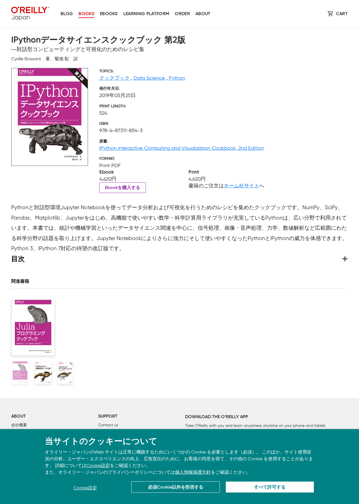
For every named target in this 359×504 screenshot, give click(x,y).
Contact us (108, 425)
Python (177, 78)
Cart (342, 14)
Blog (67, 14)
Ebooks (109, 14)
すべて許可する (270, 487)
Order (182, 14)
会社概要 (19, 425)
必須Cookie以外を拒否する (175, 487)
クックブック (115, 78)
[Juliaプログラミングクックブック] (20, 373)
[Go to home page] (30, 14)
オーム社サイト (241, 186)
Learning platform (146, 14)
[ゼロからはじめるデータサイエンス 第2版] (65, 373)
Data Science (150, 78)
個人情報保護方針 (193, 472)
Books (86, 14)
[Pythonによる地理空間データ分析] (43, 373)
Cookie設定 (98, 465)
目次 (18, 259)
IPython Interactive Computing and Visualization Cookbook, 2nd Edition (181, 148)
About (203, 14)
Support (108, 416)
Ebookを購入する (122, 188)
